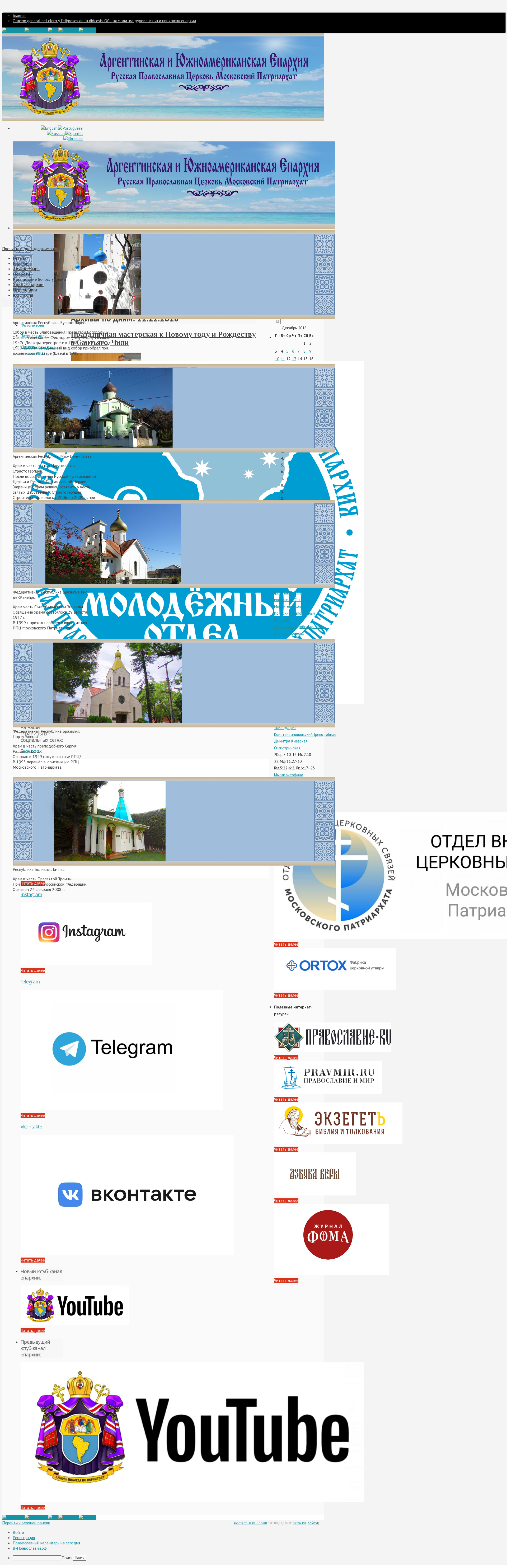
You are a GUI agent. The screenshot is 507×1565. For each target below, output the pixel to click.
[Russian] (56, 133)
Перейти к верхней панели (26, 1522)
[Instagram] (36, 30)
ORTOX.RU (299, 1523)
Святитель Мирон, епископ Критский (293, 606)
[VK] (53, 30)
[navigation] (253, 1545)
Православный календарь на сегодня (46, 1542)
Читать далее (33, 970)
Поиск (67, 1557)
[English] (49, 128)
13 (294, 358)
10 (277, 358)
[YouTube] (68, 30)
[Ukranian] (73, 138)
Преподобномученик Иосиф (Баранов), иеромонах (298, 633)
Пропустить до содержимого (28, 248)
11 (283, 358)
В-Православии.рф (30, 1548)
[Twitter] (87, 30)
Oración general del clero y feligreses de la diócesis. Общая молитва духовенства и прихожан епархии (104, 20)
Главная (19, 15)
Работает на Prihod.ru (250, 1523)
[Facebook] (13, 30)
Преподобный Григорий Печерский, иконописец (293, 593)
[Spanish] (74, 133)
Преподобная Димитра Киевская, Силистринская (305, 741)
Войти (313, 1523)
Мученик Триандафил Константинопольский (293, 727)
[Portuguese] (70, 128)
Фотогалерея (32, 325)
